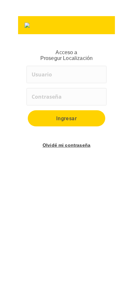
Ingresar (66, 118)
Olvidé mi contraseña (66, 145)
